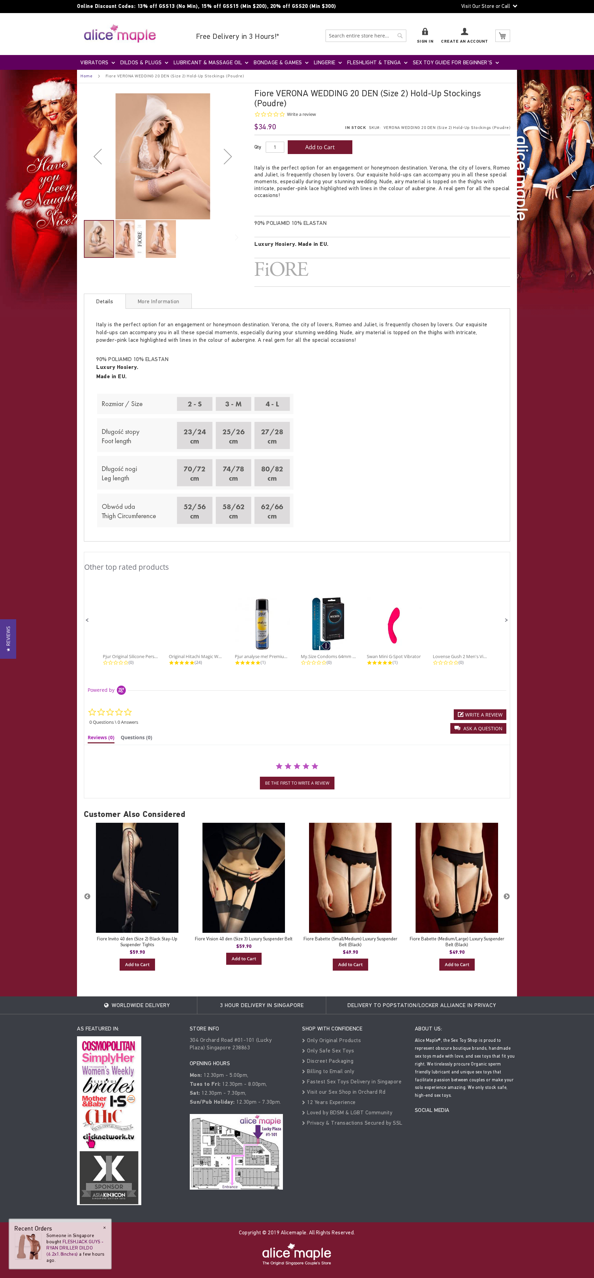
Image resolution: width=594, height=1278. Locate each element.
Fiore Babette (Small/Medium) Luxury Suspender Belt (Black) (350, 942)
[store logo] (120, 33)
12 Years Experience (331, 1102)
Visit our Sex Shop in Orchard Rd (345, 1092)
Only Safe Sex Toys (330, 1050)
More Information (158, 301)
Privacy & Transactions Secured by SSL (354, 1122)
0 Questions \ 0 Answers (113, 722)
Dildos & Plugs (141, 62)
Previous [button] (87, 896)
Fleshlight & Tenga (374, 62)
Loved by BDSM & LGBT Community (349, 1112)
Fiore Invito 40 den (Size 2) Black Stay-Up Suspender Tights (137, 942)
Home (86, 76)
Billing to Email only (330, 1071)
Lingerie (325, 62)
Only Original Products (333, 1040)
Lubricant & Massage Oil (208, 62)
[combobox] (366, 36)
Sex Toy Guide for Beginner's (453, 62)
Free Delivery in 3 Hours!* (237, 36)
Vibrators (94, 62)
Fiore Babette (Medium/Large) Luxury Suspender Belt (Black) (457, 942)
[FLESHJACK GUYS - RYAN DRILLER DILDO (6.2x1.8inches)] (28, 1246)
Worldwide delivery (140, 1005)
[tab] (105, 301)
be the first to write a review (297, 783)
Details (104, 301)
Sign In (425, 41)
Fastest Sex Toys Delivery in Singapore (354, 1081)
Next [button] (506, 896)
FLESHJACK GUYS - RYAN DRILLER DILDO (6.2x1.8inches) (75, 1248)
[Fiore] (382, 269)
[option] (137, 897)
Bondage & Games (278, 62)
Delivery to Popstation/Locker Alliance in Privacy (422, 1005)
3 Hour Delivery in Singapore (262, 1005)
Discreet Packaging (329, 1061)
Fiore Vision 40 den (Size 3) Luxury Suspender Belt (244, 939)
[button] (97, 156)
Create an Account (464, 41)
